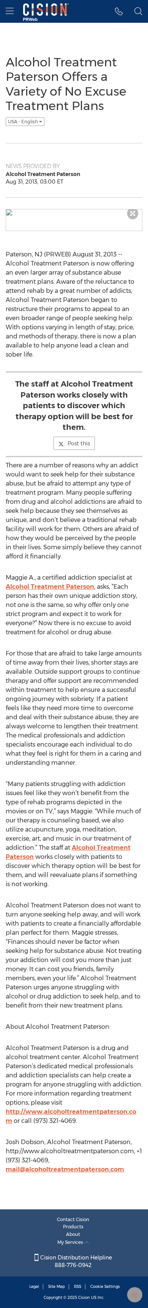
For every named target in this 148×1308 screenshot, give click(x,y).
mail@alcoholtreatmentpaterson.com (65, 1169)
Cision (84, 1297)
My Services (70, 1242)
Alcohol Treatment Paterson (50, 586)
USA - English (23, 121)
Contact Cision (73, 1219)
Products (73, 1226)
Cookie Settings (105, 1286)
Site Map (56, 1286)
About (73, 1234)
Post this (79, 443)
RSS (77, 1286)
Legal (34, 1286)
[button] (119, 11)
